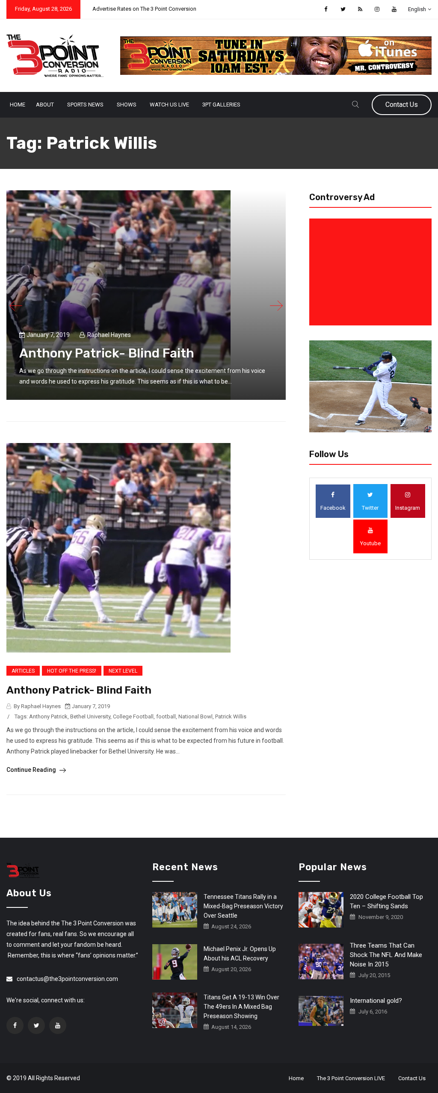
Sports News (85, 104)
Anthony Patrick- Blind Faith (106, 353)
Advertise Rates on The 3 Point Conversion (144, 9)
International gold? (376, 1000)
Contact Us (401, 104)
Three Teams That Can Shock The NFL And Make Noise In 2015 (386, 955)
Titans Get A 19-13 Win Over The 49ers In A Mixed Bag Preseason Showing (241, 1006)
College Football (133, 716)
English (417, 9)
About (45, 104)
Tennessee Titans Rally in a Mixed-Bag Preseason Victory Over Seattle (243, 906)
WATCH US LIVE (169, 104)
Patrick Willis (230, 716)
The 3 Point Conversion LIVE (351, 1078)
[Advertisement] (372, 272)
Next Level (123, 671)
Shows (126, 104)
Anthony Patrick (48, 716)
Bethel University (90, 716)
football (166, 716)
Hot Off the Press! (71, 671)
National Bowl (195, 716)
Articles (23, 671)
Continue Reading (31, 769)
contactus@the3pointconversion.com (67, 978)
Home (17, 104)
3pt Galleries (221, 104)
